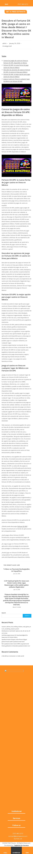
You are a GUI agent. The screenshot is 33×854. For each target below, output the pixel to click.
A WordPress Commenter (8, 656)
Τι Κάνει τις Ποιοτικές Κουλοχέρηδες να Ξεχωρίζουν (16, 570)
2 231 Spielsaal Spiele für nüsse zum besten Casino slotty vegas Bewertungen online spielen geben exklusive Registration (16, 584)
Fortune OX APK (22, 526)
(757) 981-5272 (23, 4)
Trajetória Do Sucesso (21, 845)
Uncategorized (7, 46)
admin (4, 43)
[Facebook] (14, 830)
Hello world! (21, 656)
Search (4, 613)
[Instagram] (18, 830)
